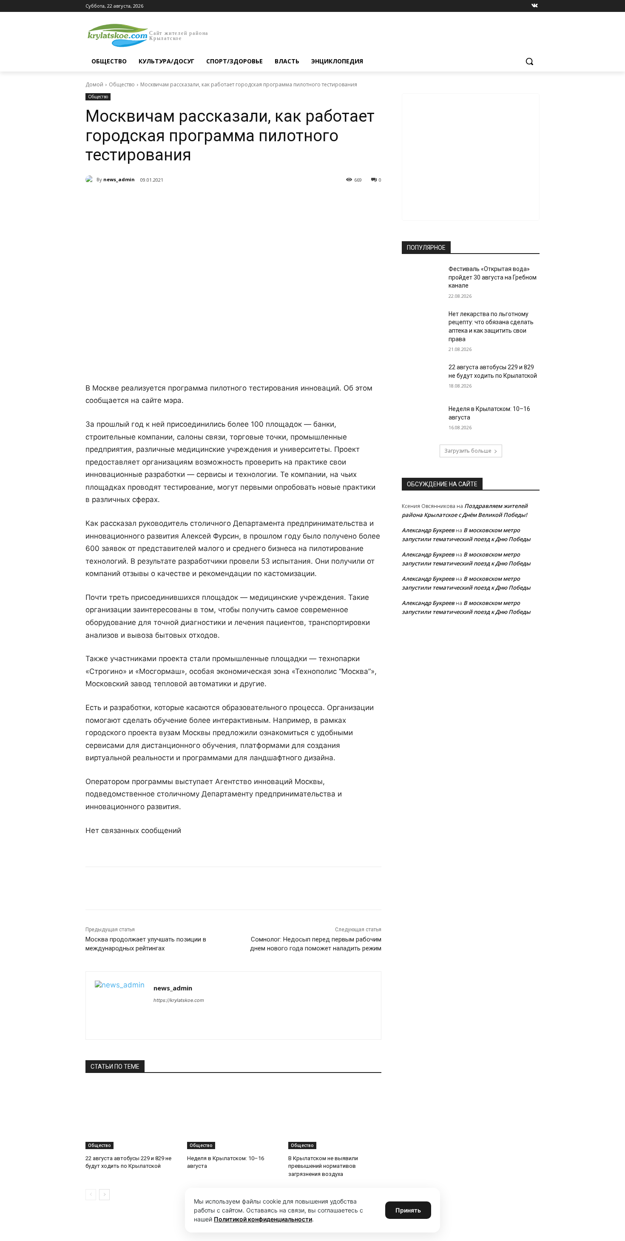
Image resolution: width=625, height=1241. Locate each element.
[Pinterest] (222, 201)
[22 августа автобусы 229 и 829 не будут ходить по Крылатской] (132, 1116)
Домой (94, 84)
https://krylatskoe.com (178, 1000)
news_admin (119, 179)
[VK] (163, 201)
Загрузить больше (467, 450)
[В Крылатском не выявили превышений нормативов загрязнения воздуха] (334, 1116)
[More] (242, 201)
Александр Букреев (428, 530)
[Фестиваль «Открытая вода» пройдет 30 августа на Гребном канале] (422, 279)
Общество (122, 84)
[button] (529, 61)
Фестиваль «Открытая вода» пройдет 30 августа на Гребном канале (493, 277)
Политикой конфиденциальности (263, 1219)
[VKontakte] (535, 6)
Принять (408, 1210)
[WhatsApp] (202, 201)
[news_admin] (91, 179)
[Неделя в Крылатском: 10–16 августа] (233, 1116)
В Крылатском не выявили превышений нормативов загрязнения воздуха (323, 1166)
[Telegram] (183, 201)
